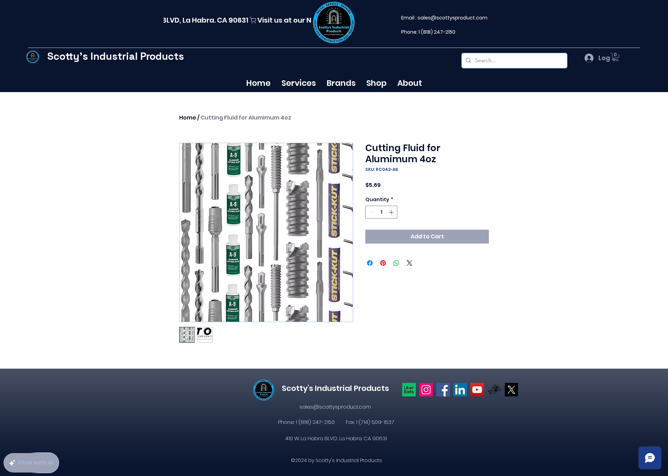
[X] (511, 389)
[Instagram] (426, 389)
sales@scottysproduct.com (452, 17)
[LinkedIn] (460, 389)
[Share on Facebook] (370, 263)
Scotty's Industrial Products (115, 56)
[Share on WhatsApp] (396, 263)
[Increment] (392, 212)
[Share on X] (409, 263)
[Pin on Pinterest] (383, 263)
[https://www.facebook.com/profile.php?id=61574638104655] (443, 389)
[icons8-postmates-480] (494, 389)
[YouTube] (477, 389)
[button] (616, 57)
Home (187, 118)
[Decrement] (370, 212)
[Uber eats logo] (409, 389)
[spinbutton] (381, 212)
